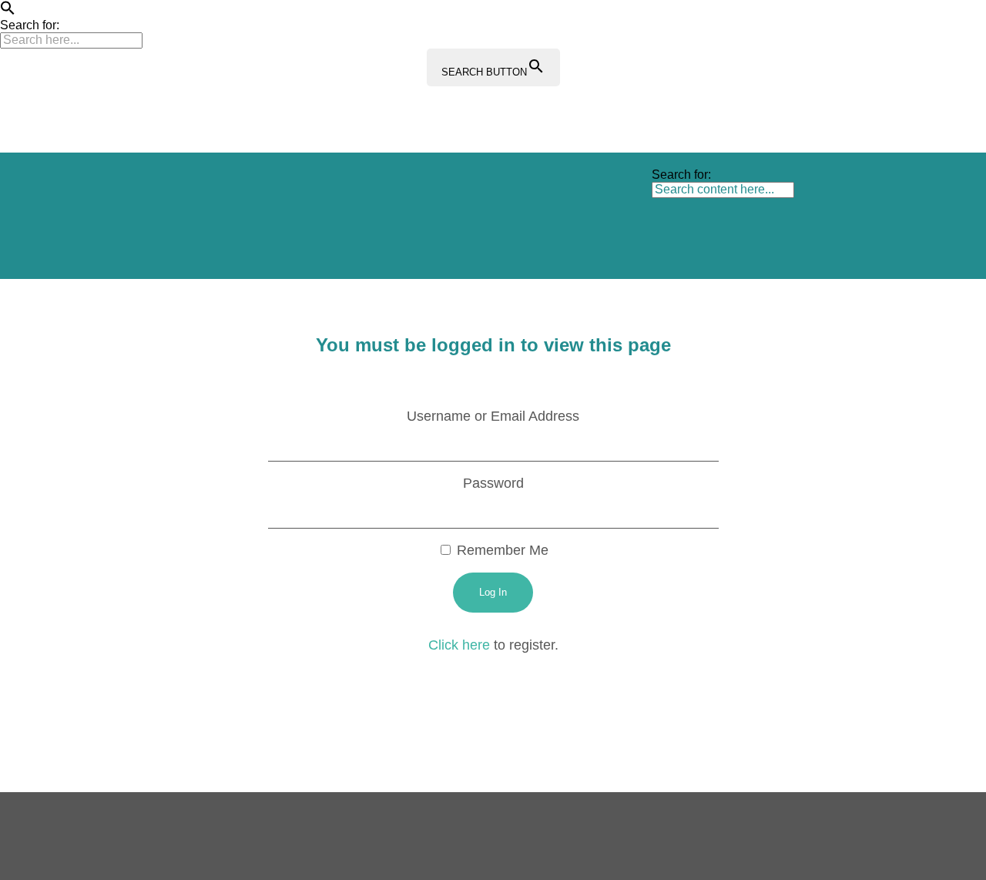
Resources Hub (455, 183)
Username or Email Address (493, 416)
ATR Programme (263, 183)
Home (172, 183)
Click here (459, 645)
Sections (360, 183)
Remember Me (500, 550)
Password (493, 483)
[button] (7, 11)
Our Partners (191, 247)
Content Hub (560, 183)
